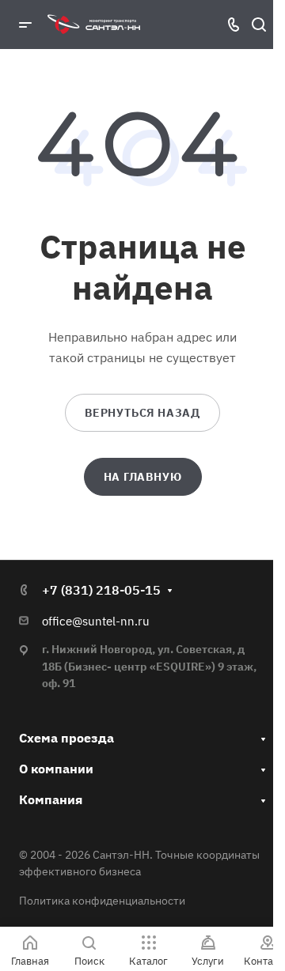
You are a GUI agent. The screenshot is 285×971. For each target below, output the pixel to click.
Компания (50, 799)
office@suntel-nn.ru (96, 621)
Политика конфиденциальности (102, 901)
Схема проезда (66, 738)
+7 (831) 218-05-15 (101, 590)
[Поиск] (258, 24)
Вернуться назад (142, 413)
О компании (56, 768)
